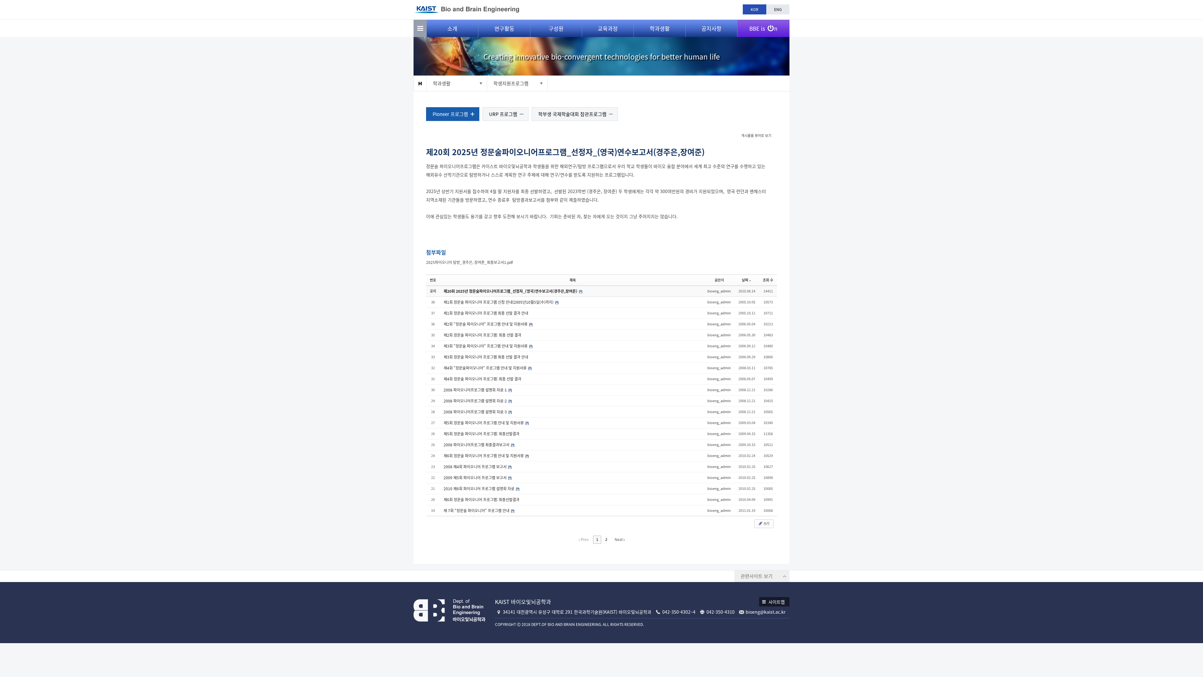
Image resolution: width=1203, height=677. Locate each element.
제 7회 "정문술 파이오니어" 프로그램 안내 (477, 510)
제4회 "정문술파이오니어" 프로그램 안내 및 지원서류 (486, 368)
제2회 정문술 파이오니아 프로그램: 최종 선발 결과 (482, 335)
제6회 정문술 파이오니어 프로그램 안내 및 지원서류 (484, 456)
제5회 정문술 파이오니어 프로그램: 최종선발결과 (481, 434)
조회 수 (768, 280)
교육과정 (608, 28)
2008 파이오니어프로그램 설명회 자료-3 (476, 412)
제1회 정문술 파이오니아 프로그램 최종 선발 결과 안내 (486, 313)
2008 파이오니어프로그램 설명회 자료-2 (476, 401)
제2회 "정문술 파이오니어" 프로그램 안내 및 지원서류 (486, 324)
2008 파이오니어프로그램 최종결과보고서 (477, 445)
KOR (754, 9)
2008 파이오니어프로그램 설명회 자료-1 (476, 390)
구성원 (556, 28)
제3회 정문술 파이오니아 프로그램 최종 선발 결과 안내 (486, 357)
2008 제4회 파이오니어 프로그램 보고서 (476, 467)
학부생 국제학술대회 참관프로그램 (572, 114)
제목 (573, 280)
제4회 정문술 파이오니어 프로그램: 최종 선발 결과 (482, 379)
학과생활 (660, 28)
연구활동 (504, 28)
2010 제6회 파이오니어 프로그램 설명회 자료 (479, 488)
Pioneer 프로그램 (450, 114)
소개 (452, 28)
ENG (778, 9)
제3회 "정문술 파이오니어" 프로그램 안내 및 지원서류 (486, 346)
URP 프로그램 (503, 114)
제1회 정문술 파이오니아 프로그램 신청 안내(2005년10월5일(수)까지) (499, 302)
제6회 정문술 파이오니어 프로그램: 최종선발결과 (481, 499)
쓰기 (766, 523)
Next (619, 540)
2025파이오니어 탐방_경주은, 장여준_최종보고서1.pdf (469, 262)
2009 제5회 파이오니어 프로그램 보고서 (476, 477)
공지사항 (711, 28)
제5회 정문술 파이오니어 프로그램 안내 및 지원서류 (484, 423)
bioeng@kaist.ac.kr (765, 612)
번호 (433, 280)
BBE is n (763, 28)
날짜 (745, 280)
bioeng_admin (719, 291)
